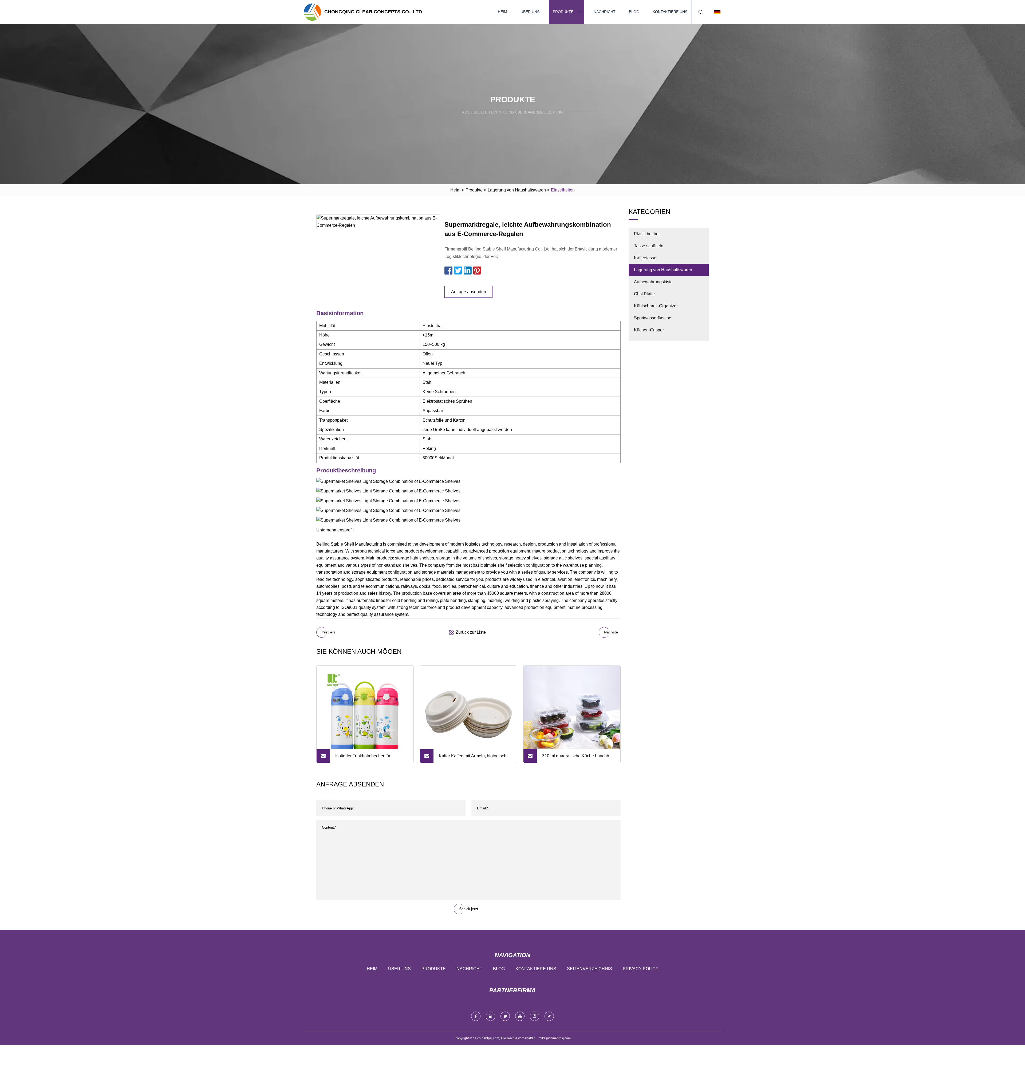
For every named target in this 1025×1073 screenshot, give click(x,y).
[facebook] (475, 1016)
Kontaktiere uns (670, 12)
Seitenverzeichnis (589, 968)
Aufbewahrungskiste (653, 282)
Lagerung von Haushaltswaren (517, 190)
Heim (502, 12)
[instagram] (534, 1016)
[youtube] (520, 1016)
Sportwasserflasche (652, 318)
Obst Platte (644, 294)
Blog (634, 12)
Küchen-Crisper (649, 330)
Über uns (530, 12)
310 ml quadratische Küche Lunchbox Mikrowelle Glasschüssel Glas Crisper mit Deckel (578, 758)
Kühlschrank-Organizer (656, 306)
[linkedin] (490, 1016)
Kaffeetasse (645, 258)
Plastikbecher (647, 234)
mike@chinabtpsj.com (555, 1038)
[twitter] (505, 1016)
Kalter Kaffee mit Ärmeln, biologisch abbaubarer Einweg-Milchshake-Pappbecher (472, 758)
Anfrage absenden (468, 291)
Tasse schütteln (648, 246)
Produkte (563, 12)
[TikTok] (549, 1016)
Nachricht (605, 12)
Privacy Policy (641, 968)
